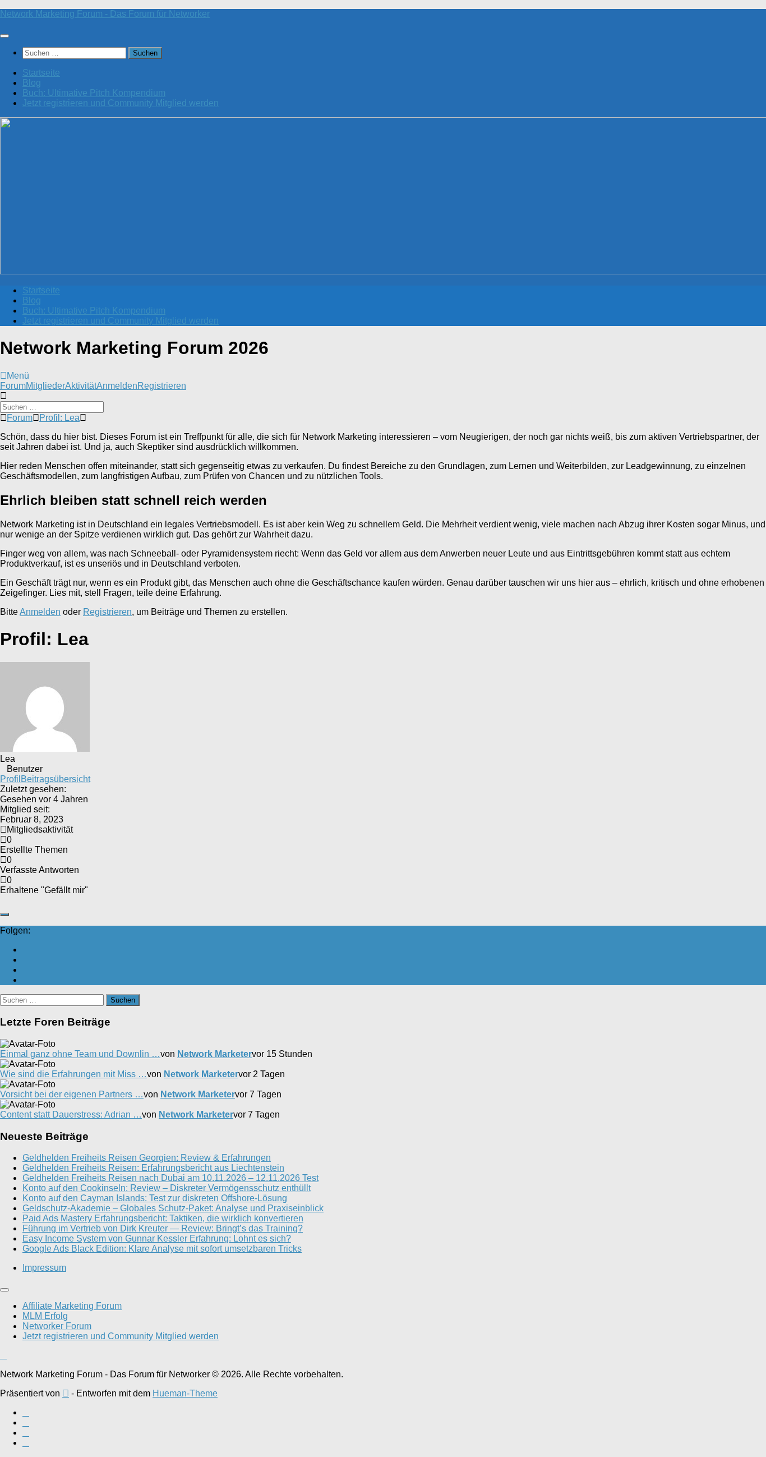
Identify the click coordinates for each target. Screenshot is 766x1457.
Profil (10, 779)
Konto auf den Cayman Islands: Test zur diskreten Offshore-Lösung (154, 1198)
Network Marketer (214, 1054)
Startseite (41, 72)
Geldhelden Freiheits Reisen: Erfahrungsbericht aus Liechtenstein (153, 1168)
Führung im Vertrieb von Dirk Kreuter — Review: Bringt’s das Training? (162, 1228)
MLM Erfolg (45, 1316)
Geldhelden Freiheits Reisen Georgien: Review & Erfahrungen (146, 1157)
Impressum (44, 1267)
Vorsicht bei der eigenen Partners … (72, 1094)
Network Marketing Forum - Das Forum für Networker (105, 14)
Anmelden (116, 385)
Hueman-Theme (185, 1393)
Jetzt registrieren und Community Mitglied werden (120, 103)
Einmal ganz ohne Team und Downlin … (80, 1054)
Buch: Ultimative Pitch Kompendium (93, 93)
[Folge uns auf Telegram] (25, 980)
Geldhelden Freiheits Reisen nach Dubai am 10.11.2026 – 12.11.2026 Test (170, 1178)
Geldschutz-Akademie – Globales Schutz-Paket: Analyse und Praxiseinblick (173, 1208)
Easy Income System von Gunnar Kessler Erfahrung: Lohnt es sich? (156, 1238)
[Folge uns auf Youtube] (25, 949)
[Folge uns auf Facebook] (25, 959)
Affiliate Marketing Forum (72, 1306)
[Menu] (4, 36)
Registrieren (161, 385)
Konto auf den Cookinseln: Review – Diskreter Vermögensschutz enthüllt (166, 1188)
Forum (13, 385)
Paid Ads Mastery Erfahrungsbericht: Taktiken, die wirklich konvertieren (162, 1218)
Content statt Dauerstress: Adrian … (71, 1114)
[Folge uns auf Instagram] (25, 970)
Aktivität (80, 385)
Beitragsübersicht (55, 779)
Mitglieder (45, 385)
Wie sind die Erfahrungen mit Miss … (73, 1074)
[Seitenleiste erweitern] (4, 914)
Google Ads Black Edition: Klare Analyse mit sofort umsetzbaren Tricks (162, 1248)
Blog (31, 83)
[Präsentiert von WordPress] (65, 1393)
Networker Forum (56, 1326)
